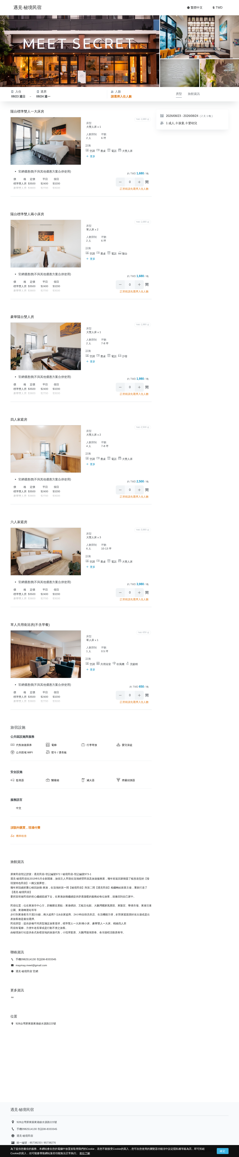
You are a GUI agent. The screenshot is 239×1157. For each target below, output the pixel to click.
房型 (179, 94)
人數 (117, 91)
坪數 (103, 134)
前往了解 (85, 1153)
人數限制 (91, 134)
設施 (88, 145)
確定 (223, 1151)
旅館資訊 (194, 94)
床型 (88, 123)
